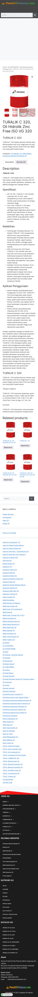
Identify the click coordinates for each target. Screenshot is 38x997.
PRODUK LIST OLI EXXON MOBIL (11, 942)
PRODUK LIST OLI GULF (9, 927)
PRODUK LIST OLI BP (8, 938)
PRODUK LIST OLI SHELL (9, 945)
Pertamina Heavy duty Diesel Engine (12, 854)
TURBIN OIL (6, 812)
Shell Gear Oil (6, 847)
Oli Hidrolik (15, 154)
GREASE (5, 801)
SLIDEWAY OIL (6, 816)
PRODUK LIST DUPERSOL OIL (10, 952)
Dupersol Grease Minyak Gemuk (11, 868)
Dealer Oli (6, 523)
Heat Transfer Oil (7, 910)
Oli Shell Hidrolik (7, 858)
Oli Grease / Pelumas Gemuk (10, 914)
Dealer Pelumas (8, 514)
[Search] (35, 15)
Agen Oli (6, 520)
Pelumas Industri (7, 903)
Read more (8, 447)
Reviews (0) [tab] (21, 162)
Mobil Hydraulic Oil (7, 851)
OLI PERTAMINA (13, 67)
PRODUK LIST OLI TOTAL (9, 931)
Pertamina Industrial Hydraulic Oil (14, 156)
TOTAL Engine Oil (7, 876)
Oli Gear (5, 885)
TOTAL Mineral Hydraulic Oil (10, 861)
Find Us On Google (9, 533)
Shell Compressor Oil (8, 872)
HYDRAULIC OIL (7, 826)
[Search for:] (16, 498)
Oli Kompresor (6, 900)
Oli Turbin (5, 896)
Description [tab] (9, 162)
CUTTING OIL (6, 830)
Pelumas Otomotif (7, 918)
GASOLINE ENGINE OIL (8, 808)
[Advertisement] (19, 38)
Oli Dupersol (7, 517)
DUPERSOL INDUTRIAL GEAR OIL (11, 805)
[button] (19, 8)
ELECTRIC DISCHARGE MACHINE (11, 834)
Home (5, 67)
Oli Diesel (5, 893)
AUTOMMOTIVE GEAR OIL (9, 823)
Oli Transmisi (6, 907)
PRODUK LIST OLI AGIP (9, 935)
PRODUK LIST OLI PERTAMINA (10, 949)
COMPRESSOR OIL (7, 819)
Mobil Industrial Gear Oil (9, 865)
